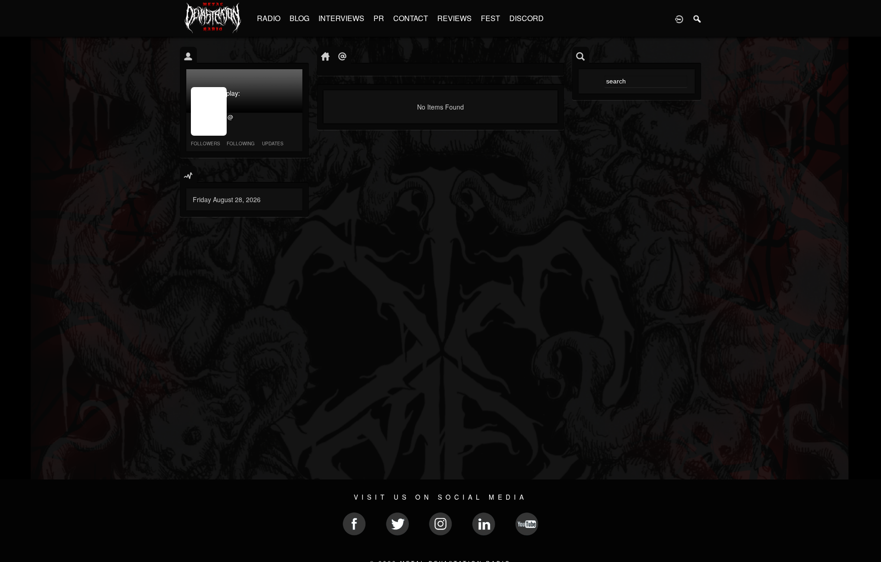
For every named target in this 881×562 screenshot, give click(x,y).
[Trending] (188, 175)
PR (379, 18)
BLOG (299, 18)
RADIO (268, 18)
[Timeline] (325, 56)
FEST (490, 18)
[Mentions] (342, 56)
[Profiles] (188, 56)
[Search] (697, 18)
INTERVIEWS (341, 18)
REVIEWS (454, 18)
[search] (580, 56)
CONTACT (410, 18)
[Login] (679, 18)
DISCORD (526, 18)
